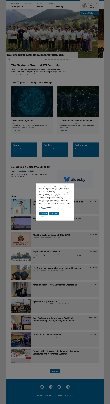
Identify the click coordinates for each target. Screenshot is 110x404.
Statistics (43, 210)
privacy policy (43, 204)
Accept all (44, 213)
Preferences (44, 208)
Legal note (43, 216)
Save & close (54, 213)
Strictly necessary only (46, 207)
